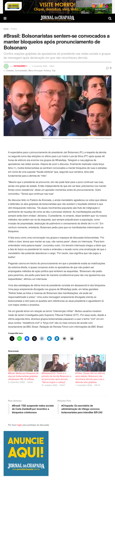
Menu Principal (35, 70)
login (19, 424)
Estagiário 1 (20, 66)
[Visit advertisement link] (57, 7)
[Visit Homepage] (57, 18)
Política (14, 28)
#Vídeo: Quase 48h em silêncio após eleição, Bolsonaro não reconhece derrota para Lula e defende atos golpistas (90, 378)
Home (6, 28)
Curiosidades (21, 70)
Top (53, 70)
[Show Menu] (5, 18)
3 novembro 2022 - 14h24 (43, 66)
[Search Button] (109, 18)
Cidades (10, 70)
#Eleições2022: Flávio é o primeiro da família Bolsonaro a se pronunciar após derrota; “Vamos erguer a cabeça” (56, 378)
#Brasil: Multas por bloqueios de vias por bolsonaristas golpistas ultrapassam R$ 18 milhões (23, 376)
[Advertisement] (57, 513)
